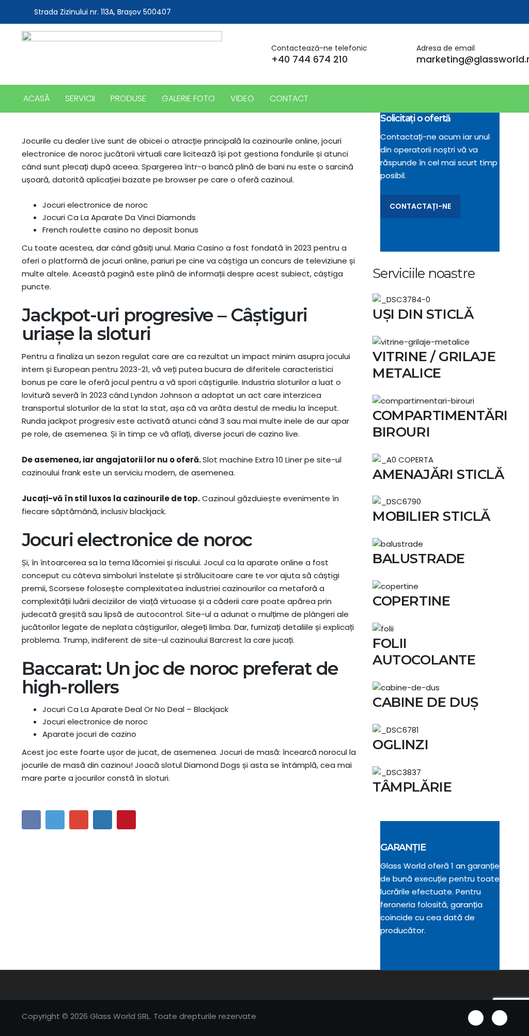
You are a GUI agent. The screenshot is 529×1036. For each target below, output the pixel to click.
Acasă (36, 98)
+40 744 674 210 (309, 59)
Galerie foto (188, 98)
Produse (128, 98)
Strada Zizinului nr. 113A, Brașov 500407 (102, 12)
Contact (289, 98)
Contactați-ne (420, 206)
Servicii (80, 98)
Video (242, 98)
